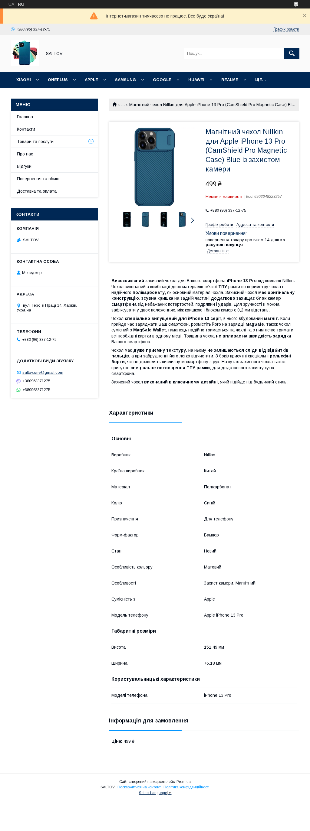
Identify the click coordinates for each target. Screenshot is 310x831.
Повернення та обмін (38, 178)
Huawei (196, 79)
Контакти (26, 129)
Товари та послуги (35, 141)
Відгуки (24, 166)
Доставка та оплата (37, 191)
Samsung (125, 79)
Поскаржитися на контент (139, 787)
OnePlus (58, 79)
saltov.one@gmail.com (42, 372)
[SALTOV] (25, 64)
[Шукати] (291, 53)
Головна (25, 116)
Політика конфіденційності (186, 787)
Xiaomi (23, 79)
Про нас (25, 154)
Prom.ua (183, 782)
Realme (229, 79)
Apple (91, 79)
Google (162, 79)
